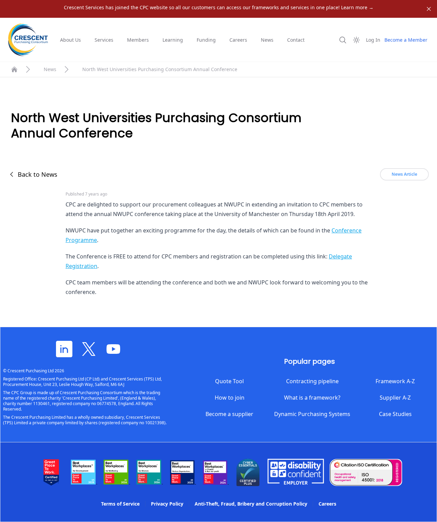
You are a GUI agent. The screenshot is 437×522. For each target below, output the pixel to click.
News (267, 40)
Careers (238, 40)
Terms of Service (120, 503)
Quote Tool (229, 381)
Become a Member (405, 40)
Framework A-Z (395, 381)
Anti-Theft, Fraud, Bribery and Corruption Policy (251, 503)
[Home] (14, 69)
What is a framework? (312, 397)
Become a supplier (229, 414)
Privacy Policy (167, 503)
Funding (206, 40)
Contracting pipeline (312, 381)
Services (104, 40)
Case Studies (395, 414)
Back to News (37, 174)
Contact (296, 40)
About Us (70, 40)
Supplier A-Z (395, 397)
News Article (404, 174)
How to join (229, 397)
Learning (173, 40)
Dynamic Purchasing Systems (312, 414)
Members (138, 40)
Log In (373, 40)
